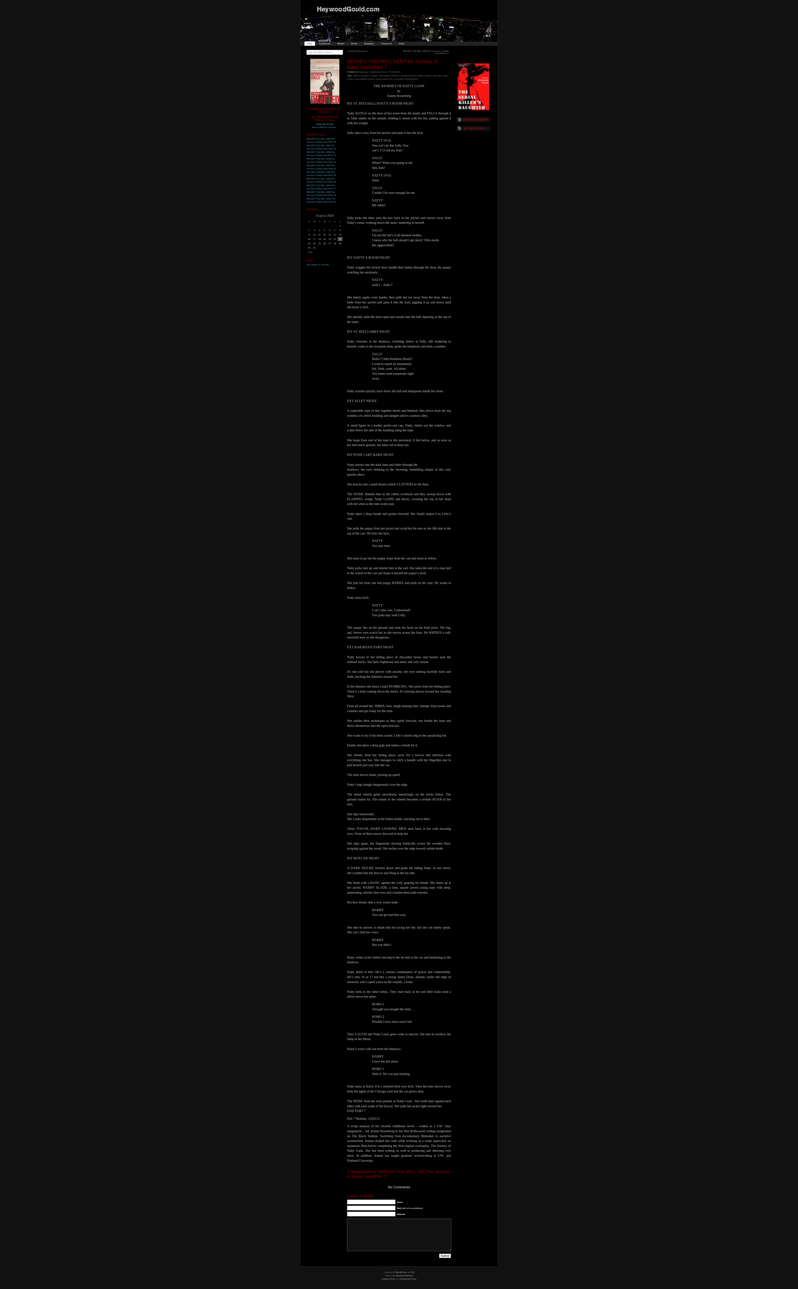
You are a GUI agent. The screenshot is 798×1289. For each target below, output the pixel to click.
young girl (398, 79)
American (365, 75)
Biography (369, 43)
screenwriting (360, 79)
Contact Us (386, 43)
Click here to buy (324, 124)
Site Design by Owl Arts (318, 264)
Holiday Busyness (357, 51)
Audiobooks (324, 43)
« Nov (310, 252)
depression (384, 75)
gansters (395, 75)
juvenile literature (409, 75)
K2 (413, 1272)
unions (371, 79)
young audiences (384, 79)
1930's (356, 75)
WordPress (401, 1272)
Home (401, 43)
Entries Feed (388, 1279)
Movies (340, 43)
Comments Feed (408, 1279)
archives (383, 72)
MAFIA (420, 75)
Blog (310, 43)
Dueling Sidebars (404, 1275)
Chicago (374, 75)
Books (354, 43)
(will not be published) (410, 1208)
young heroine (411, 79)
